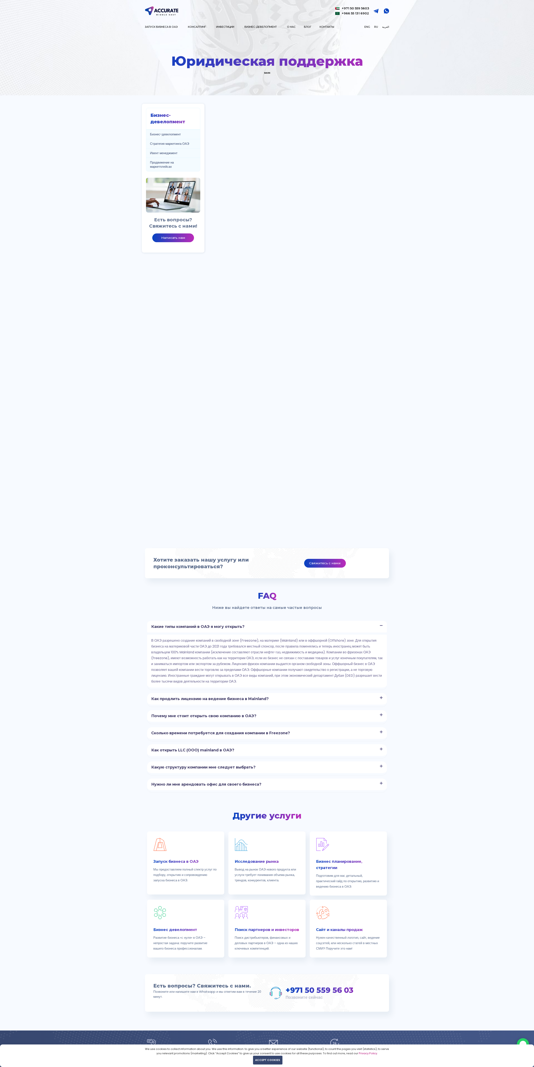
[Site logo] (161, 10)
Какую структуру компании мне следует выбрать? (203, 767)
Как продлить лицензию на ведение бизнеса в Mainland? (210, 699)
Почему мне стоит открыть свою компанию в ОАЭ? (203, 716)
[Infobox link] (185, 862)
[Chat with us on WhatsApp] (523, 1044)
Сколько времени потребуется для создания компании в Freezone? (220, 733)
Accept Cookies (267, 1060)
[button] (267, 626)
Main (267, 72)
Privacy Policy (368, 1053)
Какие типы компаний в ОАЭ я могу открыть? (197, 626)
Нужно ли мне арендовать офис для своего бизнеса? (206, 784)
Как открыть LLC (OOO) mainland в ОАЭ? (192, 750)
